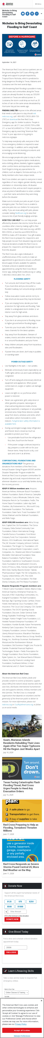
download (13, 119)
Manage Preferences (22, 1036)
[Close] (41, 1000)
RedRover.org (20, 213)
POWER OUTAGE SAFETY (22, 361)
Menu (39, 4)
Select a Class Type (9, 989)
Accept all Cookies (22, 1030)
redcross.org (7, 704)
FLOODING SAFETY (22, 279)
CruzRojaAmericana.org (23, 704)
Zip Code (7, 996)
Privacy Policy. (21, 1024)
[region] (22, 1018)
